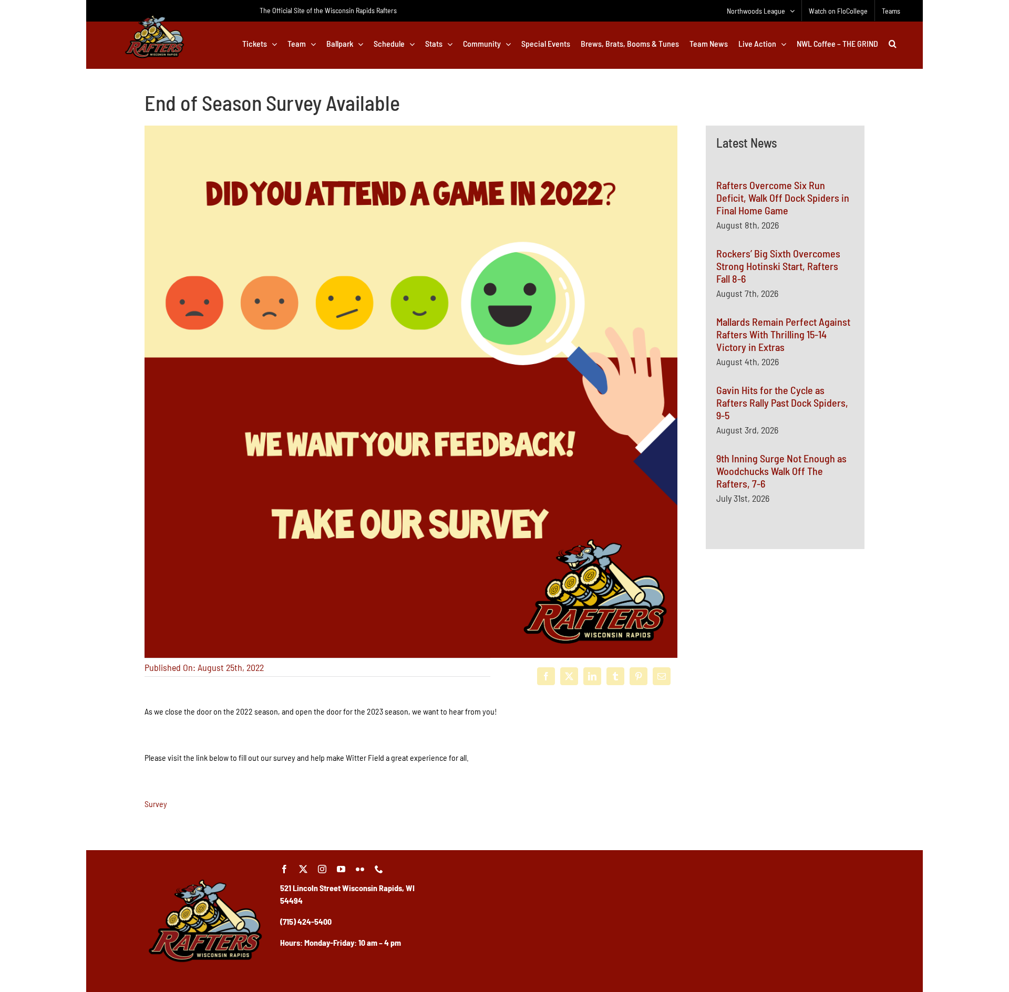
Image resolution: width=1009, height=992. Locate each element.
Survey (156, 804)
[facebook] (284, 869)
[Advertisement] (785, 770)
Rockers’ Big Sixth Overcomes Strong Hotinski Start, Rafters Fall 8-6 (778, 266)
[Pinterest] (638, 676)
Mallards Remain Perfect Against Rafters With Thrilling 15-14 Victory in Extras (783, 334)
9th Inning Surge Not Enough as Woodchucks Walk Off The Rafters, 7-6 (781, 471)
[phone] (379, 869)
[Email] (661, 676)
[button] (893, 44)
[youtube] (341, 869)
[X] (569, 676)
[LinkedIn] (592, 676)
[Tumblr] (615, 676)
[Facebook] (546, 676)
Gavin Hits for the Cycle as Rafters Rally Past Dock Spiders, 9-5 (782, 402)
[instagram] (322, 869)
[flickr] (360, 869)
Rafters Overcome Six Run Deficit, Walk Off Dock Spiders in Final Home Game (782, 197)
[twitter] (303, 869)
